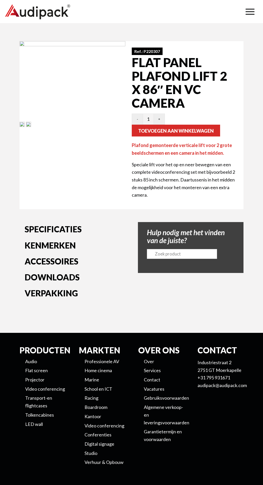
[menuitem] (250, 11)
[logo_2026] (56, 11)
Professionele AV (101, 361)
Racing (91, 398)
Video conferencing (104, 425)
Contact (152, 379)
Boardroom (95, 407)
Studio (90, 453)
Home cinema (98, 370)
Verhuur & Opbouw (104, 462)
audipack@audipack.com (222, 385)
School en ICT (98, 389)
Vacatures (154, 389)
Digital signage (99, 444)
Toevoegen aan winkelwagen (176, 131)
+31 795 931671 (214, 377)
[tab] (72, 230)
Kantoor (92, 416)
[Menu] (250, 11)
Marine (91, 379)
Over (149, 361)
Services (152, 370)
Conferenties (97, 434)
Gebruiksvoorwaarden (166, 398)
